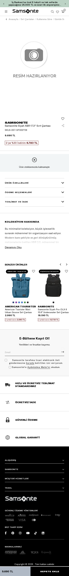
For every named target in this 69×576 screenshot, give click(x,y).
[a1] (11, 552)
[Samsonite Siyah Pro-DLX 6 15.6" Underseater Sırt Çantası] (53, 284)
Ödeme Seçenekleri (18, 192)
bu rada (30, 363)
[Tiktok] (35, 533)
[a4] (34, 552)
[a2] (23, 552)
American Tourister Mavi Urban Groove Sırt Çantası (18, 311)
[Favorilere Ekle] (62, 118)
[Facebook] (6, 533)
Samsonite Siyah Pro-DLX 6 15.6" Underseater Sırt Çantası (53, 311)
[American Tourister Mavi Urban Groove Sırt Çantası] (20, 284)
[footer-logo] (21, 498)
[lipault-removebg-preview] (46, 552)
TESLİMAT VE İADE (16, 202)
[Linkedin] (43, 533)
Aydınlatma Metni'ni (38, 367)
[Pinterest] (12, 533)
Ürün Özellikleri (17, 183)
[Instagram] (20, 533)
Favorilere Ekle (33, 271)
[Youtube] (28, 533)
